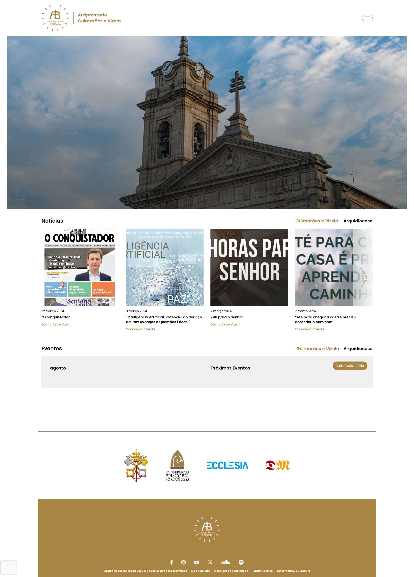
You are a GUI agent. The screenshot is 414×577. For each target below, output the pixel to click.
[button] (364, 278)
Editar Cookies (262, 571)
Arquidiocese (358, 221)
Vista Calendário (350, 365)
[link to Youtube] (196, 562)
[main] (207, 225)
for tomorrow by (293, 571)
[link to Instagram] (183, 562)
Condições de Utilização (231, 571)
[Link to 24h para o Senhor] (249, 282)
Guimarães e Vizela (316, 221)
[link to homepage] (55, 18)
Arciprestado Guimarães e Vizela (99, 18)
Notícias (52, 220)
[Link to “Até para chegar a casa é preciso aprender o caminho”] (334, 282)
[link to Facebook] (171, 562)
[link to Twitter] (210, 562)
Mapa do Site (200, 571)
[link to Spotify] (241, 562)
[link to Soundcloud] (225, 562)
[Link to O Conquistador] (80, 282)
